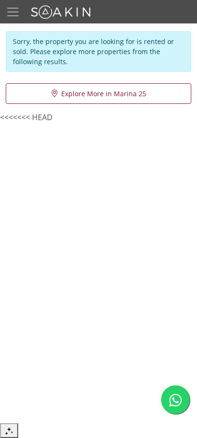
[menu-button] (13, 12)
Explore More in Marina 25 (103, 93)
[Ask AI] (9, 430)
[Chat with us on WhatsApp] (175, 399)
